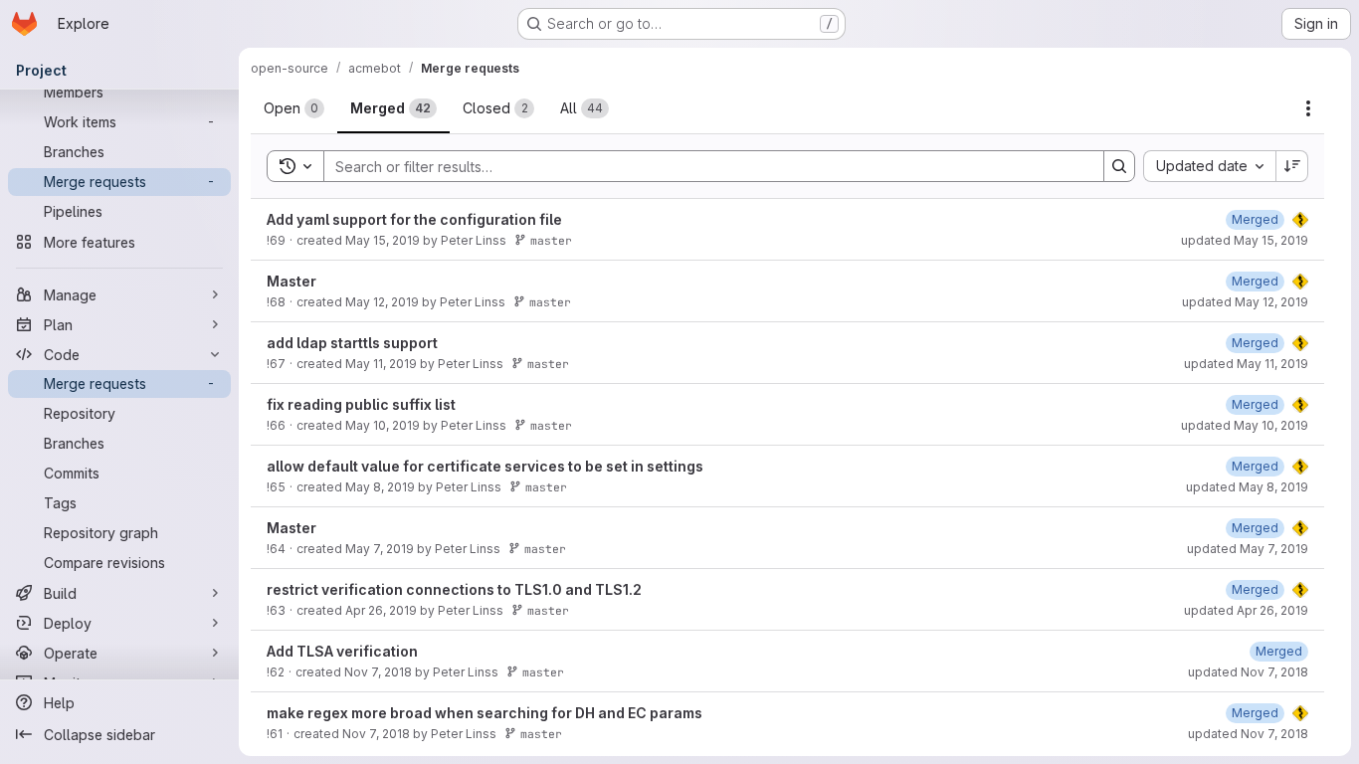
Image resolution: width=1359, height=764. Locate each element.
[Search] (1119, 166)
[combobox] (1209, 166)
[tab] (294, 108)
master (551, 240)
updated (1244, 240)
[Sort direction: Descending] (1292, 166)
